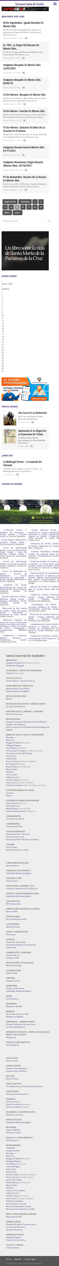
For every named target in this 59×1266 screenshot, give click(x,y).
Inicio (8, 1259)
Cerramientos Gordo (15, 818)
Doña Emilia (11, 758)
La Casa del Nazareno (15, 706)
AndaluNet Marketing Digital (18, 873)
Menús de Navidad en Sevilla (18, 1206)
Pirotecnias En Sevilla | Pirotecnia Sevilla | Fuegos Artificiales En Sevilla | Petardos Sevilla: (43, 616)
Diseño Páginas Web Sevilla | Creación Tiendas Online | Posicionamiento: (13, 542)
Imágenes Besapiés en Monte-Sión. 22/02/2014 (22, 66)
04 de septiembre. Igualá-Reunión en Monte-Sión (23, 24)
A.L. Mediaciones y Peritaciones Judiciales (24, 1086)
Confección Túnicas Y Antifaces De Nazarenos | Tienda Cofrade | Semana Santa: (13, 533)
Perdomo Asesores (14, 714)
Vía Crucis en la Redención (32, 412)
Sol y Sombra (11, 774)
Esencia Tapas (12, 761)
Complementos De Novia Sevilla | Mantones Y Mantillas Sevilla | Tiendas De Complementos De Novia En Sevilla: (43, 627)
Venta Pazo (11, 782)
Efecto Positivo (12, 1060)
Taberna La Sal (12, 777)
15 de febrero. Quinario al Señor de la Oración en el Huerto (24, 129)
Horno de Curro (13, 806)
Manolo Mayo (12, 766)
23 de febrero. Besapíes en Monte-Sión (24, 94)
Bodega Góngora (13, 745)
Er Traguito (11, 764)
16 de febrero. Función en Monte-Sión (24, 111)
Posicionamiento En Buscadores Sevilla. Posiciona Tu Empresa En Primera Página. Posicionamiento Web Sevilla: (43, 576)
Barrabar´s (11, 737)
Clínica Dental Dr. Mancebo (18, 834)
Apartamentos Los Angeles (18, 691)
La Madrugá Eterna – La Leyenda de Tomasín (22, 463)
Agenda (18, 1259)
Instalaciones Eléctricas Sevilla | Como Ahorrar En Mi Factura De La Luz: (43, 638)
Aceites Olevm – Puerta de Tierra (20, 680)
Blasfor (9, 698)
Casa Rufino (11, 748)
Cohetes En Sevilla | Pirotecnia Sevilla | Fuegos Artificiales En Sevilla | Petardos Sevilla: (43, 597)
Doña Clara (11, 756)
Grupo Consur (12, 881)
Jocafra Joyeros (12, 865)
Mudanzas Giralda (14, 1006)
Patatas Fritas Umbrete (16, 1071)
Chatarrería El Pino (14, 826)
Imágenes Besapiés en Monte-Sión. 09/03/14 (22, 81)
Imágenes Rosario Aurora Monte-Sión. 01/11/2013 (24, 148)
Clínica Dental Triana (15, 836)
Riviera (9, 795)
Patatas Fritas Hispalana (16, 1068)
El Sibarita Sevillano (14, 785)
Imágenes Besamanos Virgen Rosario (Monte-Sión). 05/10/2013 (23, 163)
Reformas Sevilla (13, 1132)
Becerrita (10, 740)
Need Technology (13, 965)
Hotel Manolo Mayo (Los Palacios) (21, 944)
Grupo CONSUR (13, 1130)
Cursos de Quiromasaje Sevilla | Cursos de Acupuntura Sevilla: (13, 563)
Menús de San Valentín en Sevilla (20, 1209)
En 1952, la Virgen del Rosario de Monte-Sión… (21, 46)
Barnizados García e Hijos (17, 849)
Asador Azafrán (13, 1150)
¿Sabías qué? (7, 455)
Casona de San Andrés (16, 942)
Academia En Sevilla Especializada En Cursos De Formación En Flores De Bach (13, 587)
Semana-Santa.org (14, 1229)
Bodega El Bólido (13, 742)
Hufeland (10, 673)
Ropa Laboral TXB (13, 1216)
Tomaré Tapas (12, 780)
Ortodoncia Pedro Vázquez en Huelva (22, 839)
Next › (7, 213)
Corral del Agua (13, 1166)
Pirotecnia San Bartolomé (17, 1094)
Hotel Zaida (11, 947)
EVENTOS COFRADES (10, 406)
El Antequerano (13, 1247)
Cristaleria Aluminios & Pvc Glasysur (22, 888)
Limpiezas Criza (13, 980)
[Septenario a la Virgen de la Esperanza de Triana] (10, 442)
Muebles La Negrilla (14, 1016)
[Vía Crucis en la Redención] (10, 424)
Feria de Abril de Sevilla (16, 919)
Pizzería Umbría (13, 1107)
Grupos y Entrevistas (15, 988)
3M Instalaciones (13, 903)
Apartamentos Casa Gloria (17, 688)
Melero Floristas (13, 926)
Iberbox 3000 (11, 911)
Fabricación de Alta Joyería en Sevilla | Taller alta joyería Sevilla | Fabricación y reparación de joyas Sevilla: (13, 611)
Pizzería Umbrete (13, 1104)
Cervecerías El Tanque (16, 750)
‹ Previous (25, 202)
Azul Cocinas (11, 847)
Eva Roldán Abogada (15, 665)
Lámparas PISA (12, 957)
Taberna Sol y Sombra (15, 1190)
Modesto (10, 772)
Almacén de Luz (13, 955)
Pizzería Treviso (13, 1101)
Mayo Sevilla (11, 769)
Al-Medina (10, 1148)
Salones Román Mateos (16, 811)
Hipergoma (11, 1037)
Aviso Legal (30, 1259)
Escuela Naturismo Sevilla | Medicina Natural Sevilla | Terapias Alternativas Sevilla (13, 599)
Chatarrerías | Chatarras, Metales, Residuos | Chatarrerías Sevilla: (13, 637)
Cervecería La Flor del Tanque (19, 753)
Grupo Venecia (12, 803)
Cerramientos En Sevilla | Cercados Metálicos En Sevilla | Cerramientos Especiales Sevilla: (43, 607)
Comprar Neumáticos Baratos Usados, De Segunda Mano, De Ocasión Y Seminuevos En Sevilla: (43, 554)
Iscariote (10, 793)
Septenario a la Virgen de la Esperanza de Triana (32, 432)
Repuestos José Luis (14, 1114)
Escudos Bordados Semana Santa (20, 1024)
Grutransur (11, 934)
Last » (17, 213)
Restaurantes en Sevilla (16, 1203)
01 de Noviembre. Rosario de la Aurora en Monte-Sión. (24, 178)
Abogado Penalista (14, 663)
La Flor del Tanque (14, 1179)
